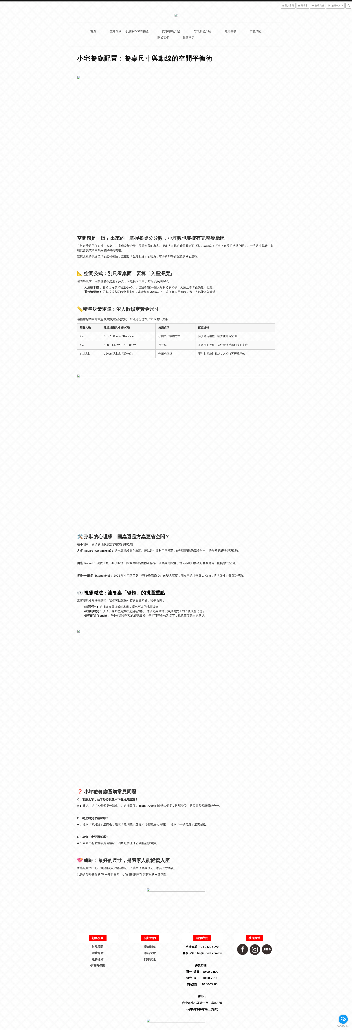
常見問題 (256, 31)
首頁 (93, 31)
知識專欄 (230, 31)
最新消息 (189, 37)
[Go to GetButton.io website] (343, 1026)
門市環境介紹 (171, 31)
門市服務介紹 (202, 31)
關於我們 (163, 37)
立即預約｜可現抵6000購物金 (129, 31)
